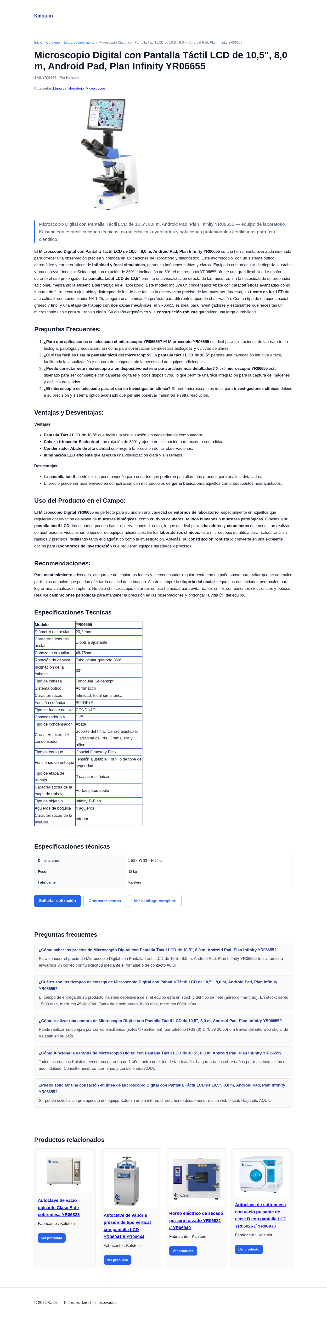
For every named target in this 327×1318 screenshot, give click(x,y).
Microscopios (96, 88)
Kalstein (43, 15)
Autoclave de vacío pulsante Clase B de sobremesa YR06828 (59, 1207)
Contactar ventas (105, 901)
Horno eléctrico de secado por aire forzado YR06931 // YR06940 (196, 1220)
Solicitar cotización (57, 900)
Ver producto (51, 1238)
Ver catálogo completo (155, 901)
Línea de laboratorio (68, 88)
